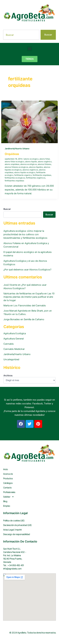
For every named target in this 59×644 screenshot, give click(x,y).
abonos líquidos (36, 167)
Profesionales (9, 492)
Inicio (5, 469)
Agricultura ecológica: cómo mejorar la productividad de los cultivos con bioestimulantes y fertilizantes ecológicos (25, 234)
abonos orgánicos (30, 170)
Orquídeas (12, 154)
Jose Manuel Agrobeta (15, 310)
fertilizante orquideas (42, 175)
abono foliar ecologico (14, 161)
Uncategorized (11, 359)
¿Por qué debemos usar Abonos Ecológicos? (27, 269)
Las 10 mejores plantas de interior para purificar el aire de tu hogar (28, 297)
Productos (8, 478)
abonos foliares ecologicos (16, 167)
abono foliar (44, 159)
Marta (6, 305)
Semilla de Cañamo (34, 319)
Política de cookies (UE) (13, 520)
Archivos (8, 375)
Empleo (6, 505)
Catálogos (7, 483)
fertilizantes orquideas (14, 181)
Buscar (7, 209)
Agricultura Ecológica (14, 333)
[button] (29, 48)
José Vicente (10, 284)
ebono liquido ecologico (24, 172)
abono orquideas (12, 164)
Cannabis (8, 343)
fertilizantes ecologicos (15, 178)
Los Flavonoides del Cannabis (30, 305)
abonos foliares (44, 164)
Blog (5, 501)
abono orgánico (45, 161)
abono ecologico (31, 159)
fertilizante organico (23, 175)
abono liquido (31, 161)
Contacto (7, 487)
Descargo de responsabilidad (16, 534)
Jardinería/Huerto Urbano (17, 148)
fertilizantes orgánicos (35, 178)
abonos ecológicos (28, 164)
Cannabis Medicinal (13, 349)
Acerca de (8, 473)
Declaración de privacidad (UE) (17, 525)
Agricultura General (13, 338)
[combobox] (21, 35)
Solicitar (6, 496)
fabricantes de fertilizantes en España (23, 293)
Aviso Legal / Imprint (12, 529)
